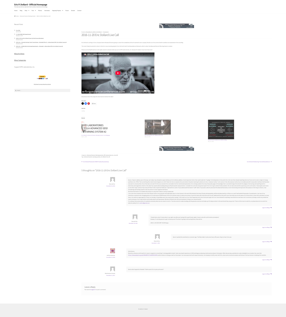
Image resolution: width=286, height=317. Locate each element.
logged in (93, 289)
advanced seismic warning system (92, 157)
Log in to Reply (266, 207)
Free (33, 10)
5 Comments (106, 32)
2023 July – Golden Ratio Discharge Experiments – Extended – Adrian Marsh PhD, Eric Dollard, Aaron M (39, 46)
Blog (21, 10)
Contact (79, 10)
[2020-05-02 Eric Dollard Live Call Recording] (239, 129)
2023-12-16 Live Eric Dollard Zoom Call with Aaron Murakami (30, 38)
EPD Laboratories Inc (108, 155)
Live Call (116, 155)
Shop (26, 10)
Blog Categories (20, 60)
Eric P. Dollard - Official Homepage (30, 4)
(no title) (18, 30)
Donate (73, 10)
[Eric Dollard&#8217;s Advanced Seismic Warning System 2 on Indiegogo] (112, 127)
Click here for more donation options (42, 84)
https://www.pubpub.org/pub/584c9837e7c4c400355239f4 (143, 255)
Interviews (47, 10)
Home (15, 10)
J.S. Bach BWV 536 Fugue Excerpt (23, 34)
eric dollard (103, 157)
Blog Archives (19, 54)
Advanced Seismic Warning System (27, 16)
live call (108, 157)
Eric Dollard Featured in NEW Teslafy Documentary (96, 162)
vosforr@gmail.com (144, 203)
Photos (40, 10)
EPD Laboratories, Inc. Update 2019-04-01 (154, 135)
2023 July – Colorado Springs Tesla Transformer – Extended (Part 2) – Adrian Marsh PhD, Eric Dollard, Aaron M (41, 42)
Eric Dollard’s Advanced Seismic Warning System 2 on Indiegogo (95, 135)
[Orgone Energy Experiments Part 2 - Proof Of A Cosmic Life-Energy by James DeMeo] (176, 148)
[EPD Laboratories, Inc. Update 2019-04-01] (176, 127)
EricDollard (99, 32)
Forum (67, 10)
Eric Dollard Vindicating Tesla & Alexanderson (258, 162)
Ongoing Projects (56, 10)
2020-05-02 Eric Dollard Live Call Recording (217, 140)
